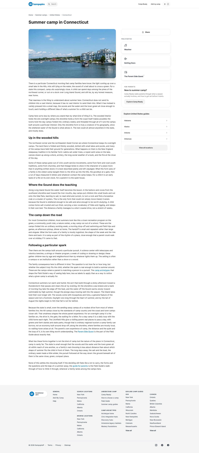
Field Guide (105, 401)
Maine (79, 401)
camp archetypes (102, 270)
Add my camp (155, 4)
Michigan (129, 420)
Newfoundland (155, 423)
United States (55, 15)
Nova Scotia (154, 417)
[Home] (37, 4)
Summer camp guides (109, 404)
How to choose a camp (110, 398)
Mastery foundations (109, 426)
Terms (50, 445)
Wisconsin (129, 410)
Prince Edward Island (158, 426)
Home (31, 15)
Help (54, 401)
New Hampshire (132, 417)
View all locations (146, 148)
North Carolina (131, 413)
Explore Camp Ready (135, 102)
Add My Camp (58, 398)
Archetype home (107, 413)
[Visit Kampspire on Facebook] (168, 445)
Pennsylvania (82, 398)
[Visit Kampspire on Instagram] (156, 445)
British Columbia (156, 404)
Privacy (58, 445)
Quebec (153, 400)
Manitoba (153, 410)
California (80, 404)
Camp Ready (142, 4)
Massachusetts (131, 426)
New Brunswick (155, 420)
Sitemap (67, 445)
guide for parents (80, 366)
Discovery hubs (107, 420)
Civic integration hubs (109, 417)
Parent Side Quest (86, 331)
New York (80, 394)
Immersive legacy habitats (111, 423)
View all (129, 430)
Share (147, 32)
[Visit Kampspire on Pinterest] (162, 445)
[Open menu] (166, 4)
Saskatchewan (155, 413)
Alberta (79, 407)
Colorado (129, 423)
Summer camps (41, 15)
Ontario (80, 411)
